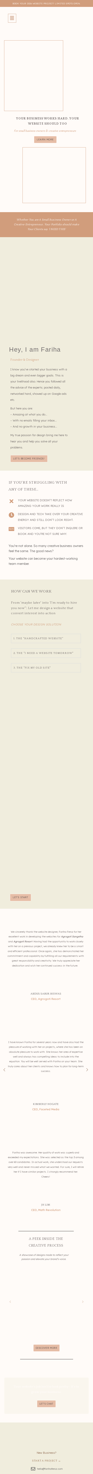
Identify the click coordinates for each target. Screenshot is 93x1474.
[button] (12, 18)
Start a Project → (46, 1460)
